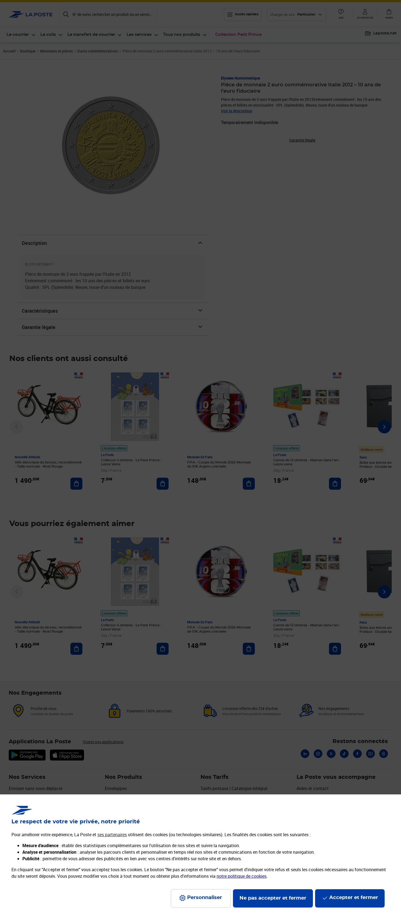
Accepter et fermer (353, 897)
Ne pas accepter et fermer (273, 898)
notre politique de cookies (242, 876)
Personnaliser (204, 897)
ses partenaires (112, 835)
